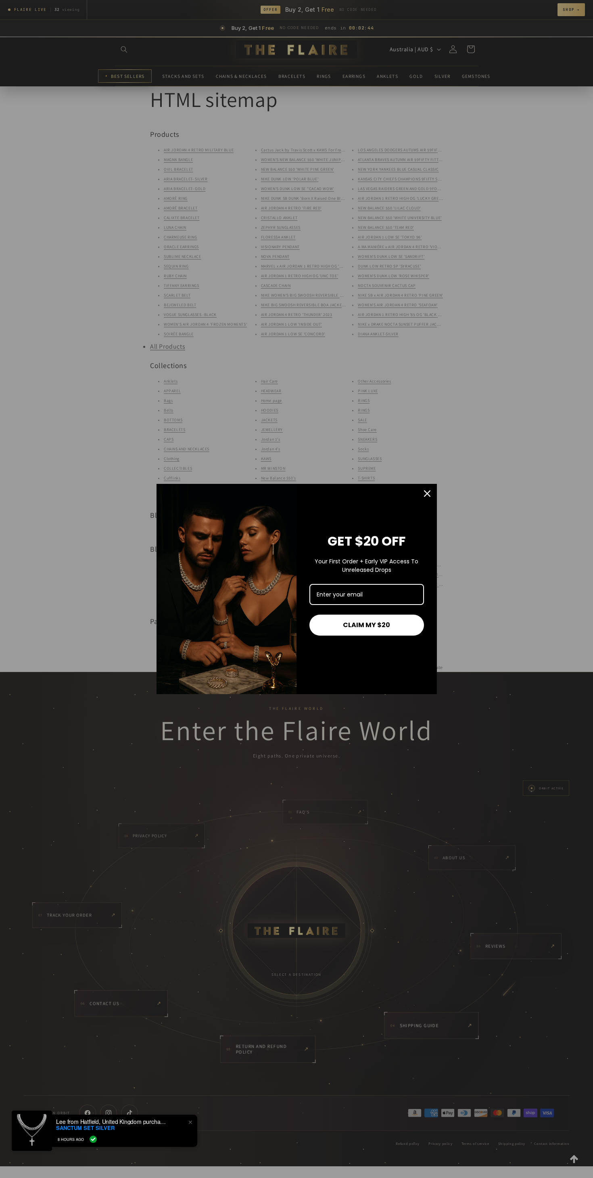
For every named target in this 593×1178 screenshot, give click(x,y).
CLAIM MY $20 (366, 625)
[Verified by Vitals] (93, 1139)
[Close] (427, 493)
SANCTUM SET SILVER (85, 1128)
